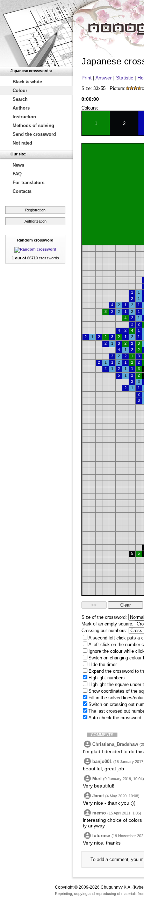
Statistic (124, 77)
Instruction (24, 116)
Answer (103, 77)
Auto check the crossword (114, 717)
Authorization (35, 221)
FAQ (17, 173)
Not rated (22, 143)
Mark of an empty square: (107, 623)
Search (20, 99)
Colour (20, 90)
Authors (21, 108)
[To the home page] (36, 33)
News (18, 165)
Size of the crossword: (104, 617)
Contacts (22, 191)
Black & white (27, 81)
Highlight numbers (106, 677)
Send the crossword (34, 134)
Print (86, 77)
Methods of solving (33, 125)
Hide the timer (102, 664)
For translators (28, 182)
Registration (35, 210)
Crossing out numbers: (104, 630)
